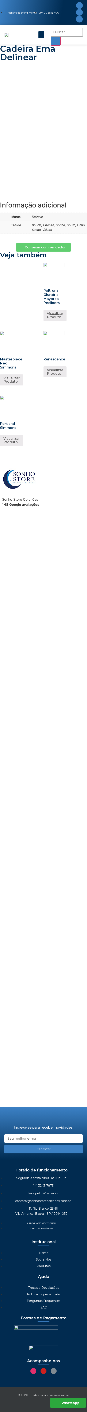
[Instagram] (79, 5)
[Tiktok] (79, 19)
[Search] (56, 41)
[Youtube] (79, 12)
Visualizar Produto (55, 315)
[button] (41, 34)
